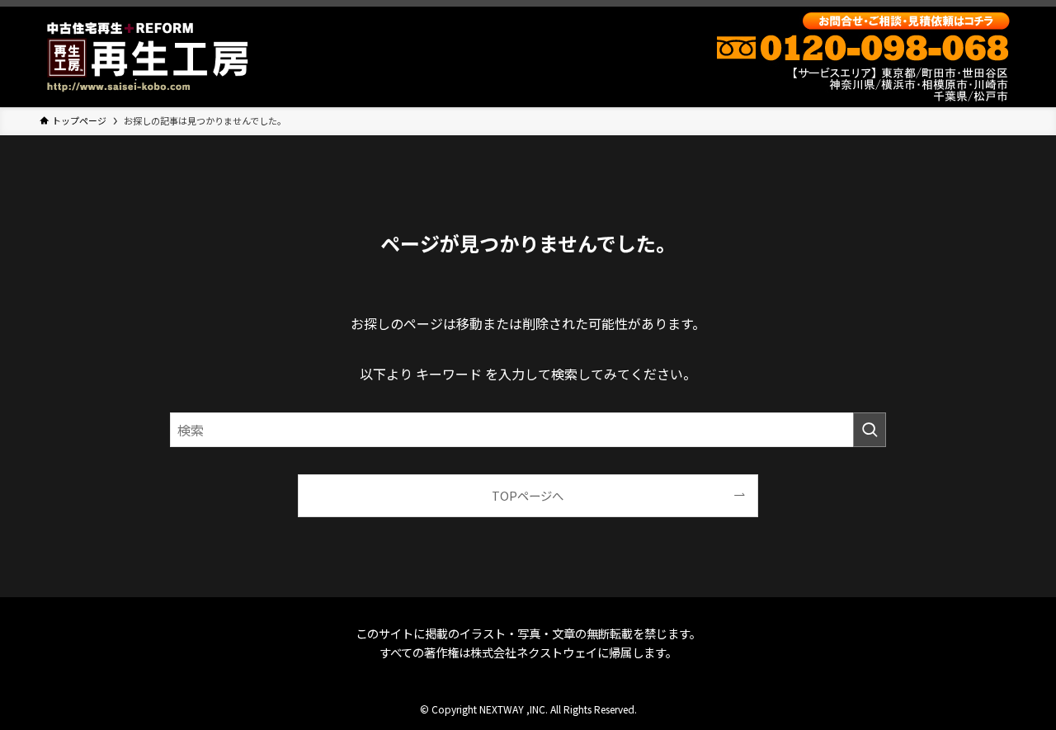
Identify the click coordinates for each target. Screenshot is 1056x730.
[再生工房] (147, 57)
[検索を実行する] (869, 429)
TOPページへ (527, 495)
